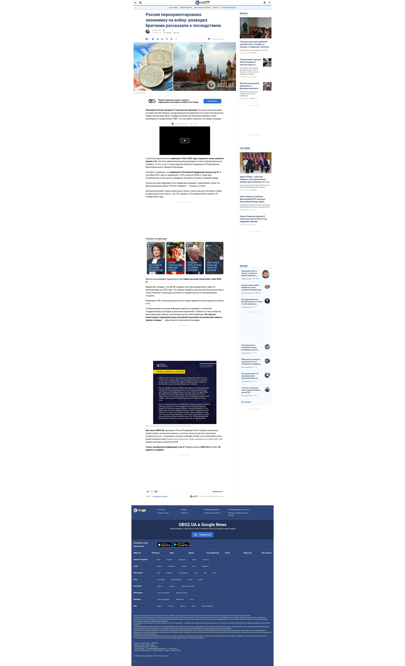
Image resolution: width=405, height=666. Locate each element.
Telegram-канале (192, 447)
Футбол (159, 566)
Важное (244, 13)
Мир (171, 553)
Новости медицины (163, 599)
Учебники (169, 573)
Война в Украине (186, 7)
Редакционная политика (160, 496)
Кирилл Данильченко (247, 293)
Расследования (213, 553)
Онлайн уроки (183, 573)
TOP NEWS (245, 148)
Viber (215, 447)
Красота (182, 606)
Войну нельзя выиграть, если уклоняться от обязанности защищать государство (251, 361)
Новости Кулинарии (187, 586)
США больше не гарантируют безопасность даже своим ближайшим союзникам (255, 186)
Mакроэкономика (181, 593)
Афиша (159, 606)
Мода (193, 606)
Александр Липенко (247, 395)
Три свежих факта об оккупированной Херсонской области (249, 376)
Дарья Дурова (156, 30)
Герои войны (173, 7)
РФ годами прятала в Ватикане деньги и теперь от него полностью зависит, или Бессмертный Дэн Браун (251, 301)
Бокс (194, 566)
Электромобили (176, 579)
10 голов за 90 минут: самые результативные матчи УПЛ (250, 390)
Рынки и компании (163, 593)
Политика (156, 553)
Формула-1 (205, 566)
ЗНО (205, 573)
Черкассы (206, 559)
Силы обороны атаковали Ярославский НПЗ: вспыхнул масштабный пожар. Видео (252, 199)
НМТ (214, 573)
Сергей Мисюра (246, 353)
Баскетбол (171, 566)
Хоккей (183, 566)
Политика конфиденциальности (238, 509)
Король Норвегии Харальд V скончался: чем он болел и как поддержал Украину (253, 219)
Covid (191, 599)
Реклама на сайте (163, 513)
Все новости (266, 553)
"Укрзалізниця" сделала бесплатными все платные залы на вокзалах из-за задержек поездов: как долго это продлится (250, 62)
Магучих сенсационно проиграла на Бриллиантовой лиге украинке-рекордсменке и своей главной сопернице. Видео (250, 86)
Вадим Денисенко (246, 279)
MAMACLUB (180, 599)
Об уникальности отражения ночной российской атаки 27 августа (249, 347)
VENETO (216, 7)
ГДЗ (158, 573)
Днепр (194, 559)
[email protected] (158, 650)
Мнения (244, 266)
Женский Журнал (207, 606)
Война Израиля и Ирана (202, 7)
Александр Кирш (246, 307)
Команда (184, 509)
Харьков (169, 559)
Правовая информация (211, 509)
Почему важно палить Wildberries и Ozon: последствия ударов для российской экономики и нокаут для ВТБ (251, 287)
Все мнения (245, 402)
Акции (190, 579)
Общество (247, 553)
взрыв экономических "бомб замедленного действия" (192, 439)
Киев (158, 559)
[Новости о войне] (193, 497)
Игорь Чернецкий (246, 367)
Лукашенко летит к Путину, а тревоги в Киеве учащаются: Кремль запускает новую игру (249, 273)
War (164, 30)
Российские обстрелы (228, 7)
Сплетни (171, 606)
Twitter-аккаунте (162, 164)
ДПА (195, 573)
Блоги (227, 553)
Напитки (172, 586)
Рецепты (160, 586)
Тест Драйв (160, 579)
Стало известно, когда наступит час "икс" (254, 50)
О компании (161, 509)
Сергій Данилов (246, 381)
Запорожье (182, 559)
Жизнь (191, 553)
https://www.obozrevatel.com (203, 615)
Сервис (200, 579)
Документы (184, 513)
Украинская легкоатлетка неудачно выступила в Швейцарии (249, 94)
